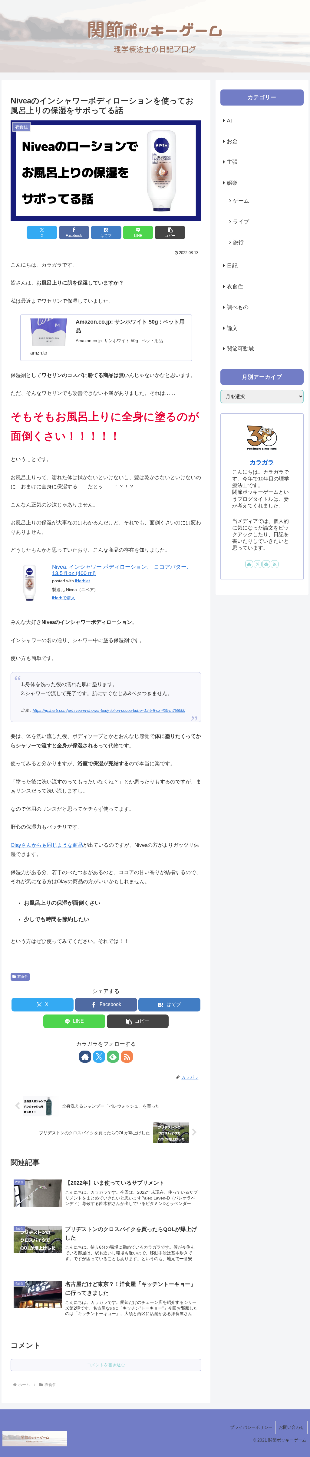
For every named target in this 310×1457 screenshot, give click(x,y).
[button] (170, 232)
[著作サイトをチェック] (85, 1057)
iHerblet (82, 580)
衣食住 (22, 976)
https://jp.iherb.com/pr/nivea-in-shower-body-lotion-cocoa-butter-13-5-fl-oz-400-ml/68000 (109, 710)
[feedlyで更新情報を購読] (113, 1057)
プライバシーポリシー (251, 1427)
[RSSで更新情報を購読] (127, 1057)
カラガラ (262, 462)
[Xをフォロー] (99, 1057)
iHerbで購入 (63, 597)
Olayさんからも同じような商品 (47, 845)
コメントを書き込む (106, 1364)
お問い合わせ (291, 1427)
